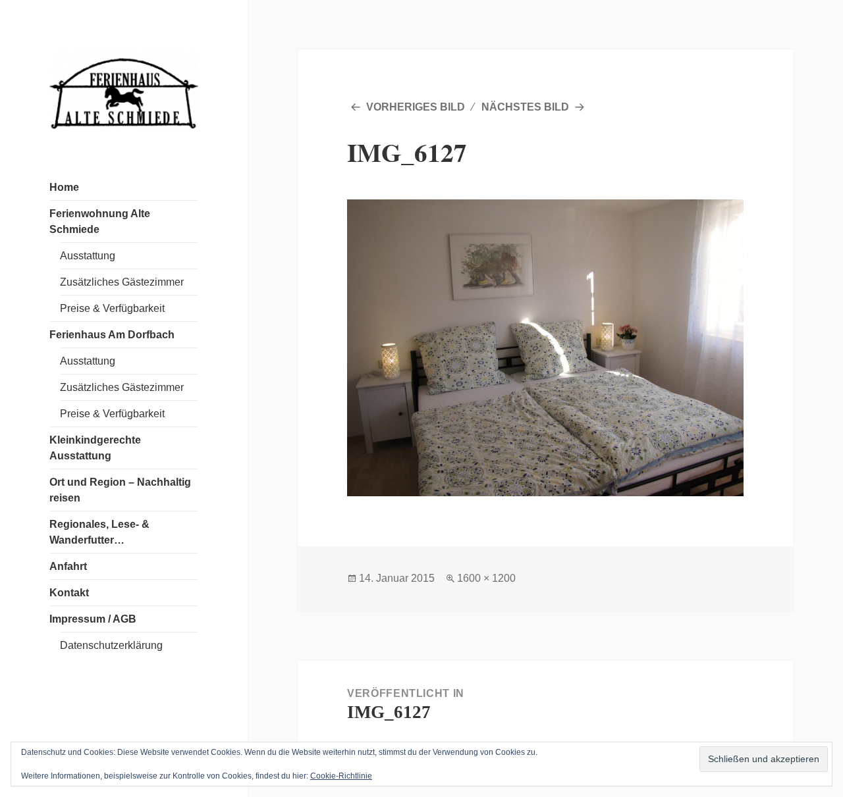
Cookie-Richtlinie (341, 776)
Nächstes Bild (525, 107)
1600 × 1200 (486, 578)
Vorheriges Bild (415, 107)
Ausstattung (87, 255)
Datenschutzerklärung (111, 645)
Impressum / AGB (92, 619)
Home (64, 187)
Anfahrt (68, 566)
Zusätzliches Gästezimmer (122, 282)
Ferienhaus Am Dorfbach (112, 334)
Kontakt (69, 592)
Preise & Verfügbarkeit (112, 308)
